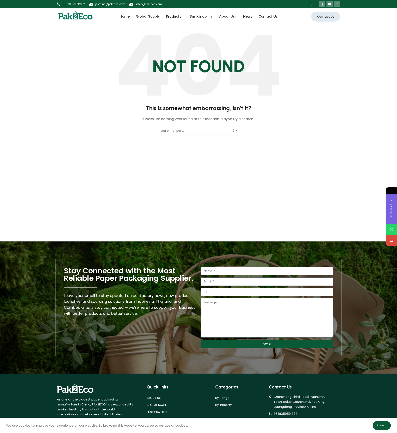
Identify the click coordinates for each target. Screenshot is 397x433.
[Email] (391, 240)
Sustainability (157, 412)
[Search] (310, 4)
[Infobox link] (71, 4)
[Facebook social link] (322, 4)
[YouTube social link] (329, 4)
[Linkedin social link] (337, 4)
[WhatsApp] (391, 229)
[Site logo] (75, 16)
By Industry (223, 405)
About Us (154, 398)
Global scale (157, 405)
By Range (222, 398)
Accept (382, 425)
